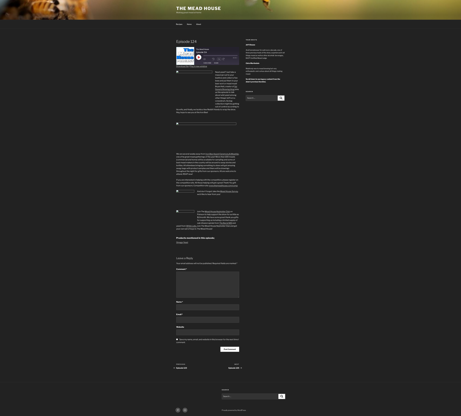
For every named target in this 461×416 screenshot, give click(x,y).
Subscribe (207, 63)
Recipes (179, 24)
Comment (181, 269)
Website (180, 327)
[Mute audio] (207, 59)
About (198, 24)
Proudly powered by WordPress (234, 410)
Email (179, 314)
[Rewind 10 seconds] (214, 59)
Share (216, 63)
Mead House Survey (229, 191)
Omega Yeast (182, 242)
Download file (182, 66)
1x (219, 59)
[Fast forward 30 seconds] (226, 59)
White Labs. (191, 226)
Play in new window (198, 66)
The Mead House (198, 8)
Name (179, 302)
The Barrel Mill (225, 223)
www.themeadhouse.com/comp (223, 185)
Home (189, 24)
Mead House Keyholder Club (217, 211)
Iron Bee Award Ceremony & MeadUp (222, 154)
